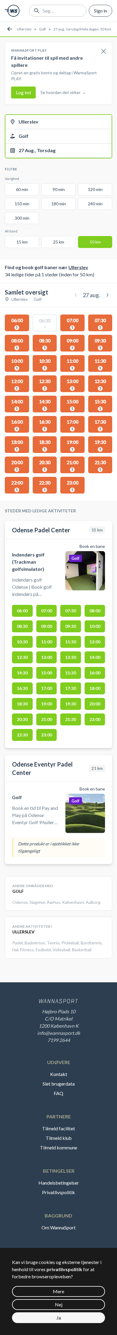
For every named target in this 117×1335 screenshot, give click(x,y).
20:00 (94, 703)
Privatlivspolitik (58, 1192)
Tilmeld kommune (58, 1147)
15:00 (46, 672)
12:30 (22, 657)
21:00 (46, 719)
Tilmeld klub (59, 1138)
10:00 (94, 626)
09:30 (70, 626)
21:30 (70, 719)
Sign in (100, 10)
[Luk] (103, 51)
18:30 (22, 703)
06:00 (22, 610)
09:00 (46, 626)
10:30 (22, 641)
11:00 (46, 641)
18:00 (94, 688)
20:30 (22, 719)
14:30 (22, 672)
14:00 (94, 657)
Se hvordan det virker (63, 92)
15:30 (70, 672)
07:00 (46, 610)
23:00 (46, 734)
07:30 (70, 610)
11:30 (70, 641)
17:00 (46, 688)
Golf (42, 29)
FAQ (58, 1093)
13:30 (70, 657)
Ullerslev (24, 29)
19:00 (46, 703)
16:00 (94, 672)
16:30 (22, 688)
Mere (58, 1291)
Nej (58, 1304)
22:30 (22, 734)
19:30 (70, 703)
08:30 (22, 626)
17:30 (70, 688)
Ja (58, 1317)
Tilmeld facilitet (58, 1128)
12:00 (94, 641)
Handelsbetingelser (58, 1183)
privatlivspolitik (64, 1269)
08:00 (94, 610)
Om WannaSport (58, 1227)
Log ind (23, 92)
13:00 (46, 657)
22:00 (94, 719)
